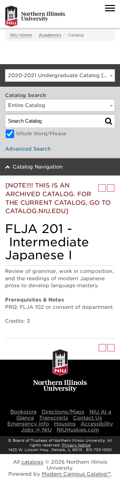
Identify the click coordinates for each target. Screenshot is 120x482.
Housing (65, 424)
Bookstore (23, 412)
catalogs (32, 462)
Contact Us (87, 418)
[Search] (108, 121)
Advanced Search (28, 149)
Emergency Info (28, 424)
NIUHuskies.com (78, 430)
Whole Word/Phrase (41, 133)
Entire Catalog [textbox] (26, 105)
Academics (50, 35)
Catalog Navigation (38, 167)
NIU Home (21, 35)
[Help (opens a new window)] (110, 188)
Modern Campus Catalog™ (76, 474)
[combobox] (60, 75)
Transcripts (53, 418)
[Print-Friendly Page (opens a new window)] (102, 188)
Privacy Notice (76, 445)
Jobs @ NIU (36, 430)
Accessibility (97, 424)
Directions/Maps (63, 412)
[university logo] (60, 371)
